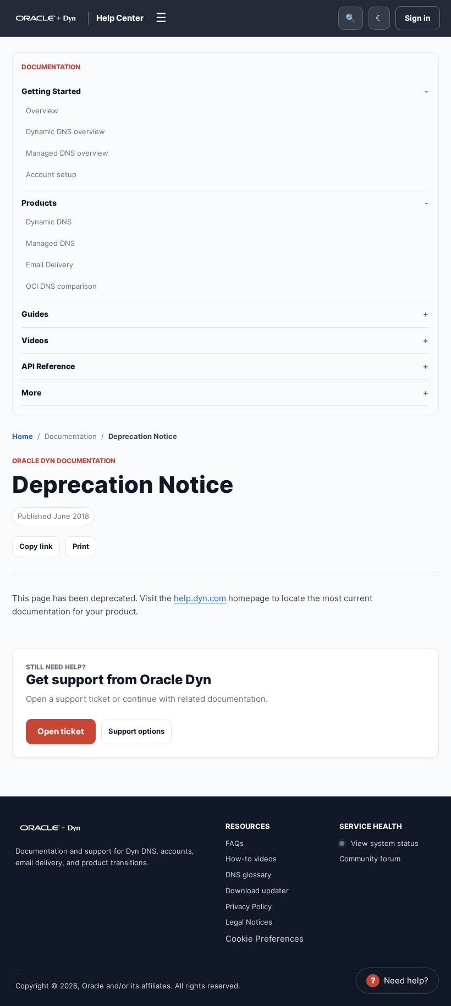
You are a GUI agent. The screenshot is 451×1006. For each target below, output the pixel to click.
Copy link (36, 546)
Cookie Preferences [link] (265, 938)
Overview (42, 110)
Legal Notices (249, 921)
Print (81, 546)
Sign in (418, 18)
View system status (384, 843)
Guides (34, 313)
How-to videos (251, 858)
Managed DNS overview (67, 153)
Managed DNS (50, 243)
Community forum (369, 858)
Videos (34, 340)
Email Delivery (49, 264)
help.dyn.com (200, 598)
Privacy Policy (249, 906)
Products (39, 202)
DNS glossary (248, 874)
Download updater (257, 890)
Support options (136, 731)
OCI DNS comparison (61, 286)
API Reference (48, 366)
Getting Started (51, 91)
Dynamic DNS (49, 221)
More (31, 392)
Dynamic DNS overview (65, 131)
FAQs (235, 843)
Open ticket (60, 731)
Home (22, 436)
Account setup (51, 174)
